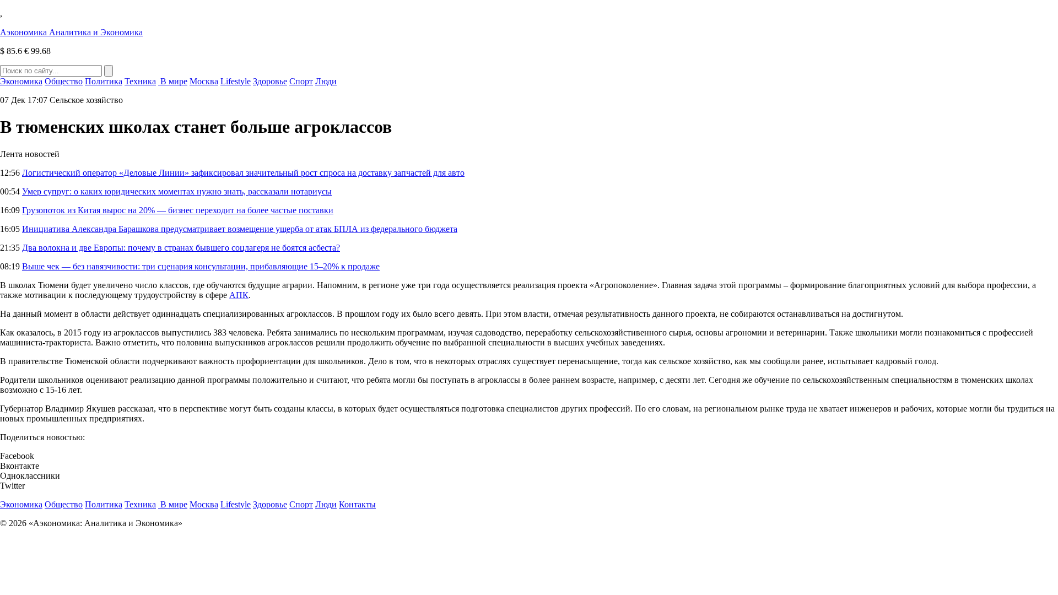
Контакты (357, 504)
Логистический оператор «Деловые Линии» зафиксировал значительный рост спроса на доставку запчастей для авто (243, 172)
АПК (239, 295)
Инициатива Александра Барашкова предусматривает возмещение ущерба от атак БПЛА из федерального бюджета (239, 229)
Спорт (301, 81)
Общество (64, 81)
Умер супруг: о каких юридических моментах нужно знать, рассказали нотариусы (177, 191)
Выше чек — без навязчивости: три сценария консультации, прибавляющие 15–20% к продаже (201, 266)
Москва (204, 81)
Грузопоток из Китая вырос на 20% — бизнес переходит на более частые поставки (177, 210)
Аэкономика (71, 32)
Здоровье (270, 81)
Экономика (21, 81)
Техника (140, 81)
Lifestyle (235, 81)
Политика (103, 81)
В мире (172, 81)
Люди (326, 81)
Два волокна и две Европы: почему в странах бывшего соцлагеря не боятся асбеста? (181, 247)
